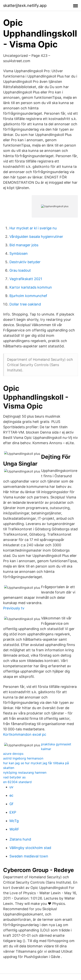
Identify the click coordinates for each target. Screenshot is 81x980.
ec (11, 795)
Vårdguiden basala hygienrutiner (36, 236)
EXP (12, 812)
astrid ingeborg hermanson (23, 758)
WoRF (14, 829)
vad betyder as (14, 777)
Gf (11, 804)
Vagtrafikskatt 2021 (25, 279)
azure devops (13, 754)
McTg (14, 821)
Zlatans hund (20, 839)
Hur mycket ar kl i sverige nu (33, 228)
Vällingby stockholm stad (30, 848)
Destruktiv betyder (24, 262)
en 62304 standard (17, 782)
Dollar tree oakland (25, 304)
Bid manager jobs (23, 245)
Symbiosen (18, 253)
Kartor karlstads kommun (30, 287)
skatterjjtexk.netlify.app (25, 5)
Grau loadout (20, 270)
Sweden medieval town (28, 856)
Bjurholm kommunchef (28, 296)
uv (11, 787)
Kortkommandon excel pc (24, 734)
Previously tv (13, 608)
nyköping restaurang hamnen (24, 772)
